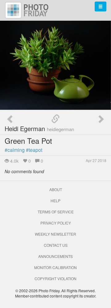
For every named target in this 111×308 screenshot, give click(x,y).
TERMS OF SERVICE (56, 211)
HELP (55, 200)
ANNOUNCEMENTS (55, 256)
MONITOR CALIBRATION (55, 267)
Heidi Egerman (39, 128)
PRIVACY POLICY (55, 222)
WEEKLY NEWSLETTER (55, 234)
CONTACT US (56, 245)
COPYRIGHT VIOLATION (55, 278)
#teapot (34, 149)
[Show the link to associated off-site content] (55, 119)
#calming (15, 149)
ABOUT (55, 189)
